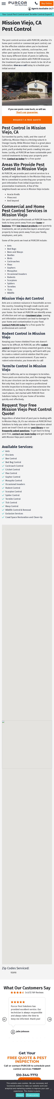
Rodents (11, 277)
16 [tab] (33, 1041)
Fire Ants (9, 455)
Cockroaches (13, 261)
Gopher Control (12, 477)
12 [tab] (17, 1041)
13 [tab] (21, 1041)
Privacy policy (32, 1095)
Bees (9, 252)
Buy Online (46, 3)
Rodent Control (12, 488)
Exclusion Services (14, 513)
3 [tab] (17, 1037)
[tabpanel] (27, 1015)
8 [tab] (37, 1037)
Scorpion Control (13, 491)
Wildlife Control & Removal (18, 510)
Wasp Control (11, 506)
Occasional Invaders (17, 274)
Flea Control (11, 473)
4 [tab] (21, 1037)
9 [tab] (40, 1037)
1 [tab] (9, 1037)
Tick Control (11, 502)
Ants (9, 246)
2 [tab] (13, 1037)
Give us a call (20, 65)
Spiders (11, 283)
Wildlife (10, 293)
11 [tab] (13, 1041)
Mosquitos (12, 271)
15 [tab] (29, 1041)
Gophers (11, 268)
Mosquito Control (13, 480)
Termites (11, 286)
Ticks (9, 290)
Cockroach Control (14, 466)
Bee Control (11, 458)
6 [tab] (29, 1037)
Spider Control (12, 495)
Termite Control (12, 499)
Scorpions (12, 280)
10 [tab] (44, 1037)
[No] (50, 1089)
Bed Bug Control (13, 462)
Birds (9, 258)
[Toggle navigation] (3, 3)
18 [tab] (40, 1041)
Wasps (20, 252)
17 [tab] (37, 1041)
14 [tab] (25, 1041)
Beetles (10, 255)
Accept (20, 1095)
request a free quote (27, 120)
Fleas (9, 264)
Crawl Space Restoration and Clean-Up (23, 517)
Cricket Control (12, 469)
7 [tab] (33, 1037)
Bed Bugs (11, 249)
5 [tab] (25, 1037)
